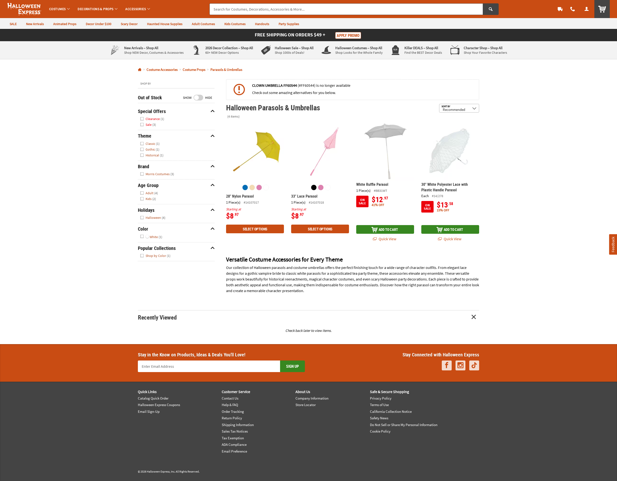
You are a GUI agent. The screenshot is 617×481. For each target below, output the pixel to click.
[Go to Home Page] (139, 69)
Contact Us (230, 398)
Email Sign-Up (149, 411)
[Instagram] (460, 365)
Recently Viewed (157, 317)
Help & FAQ (230, 404)
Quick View (387, 238)
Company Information (312, 398)
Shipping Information (238, 424)
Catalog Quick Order (153, 398)
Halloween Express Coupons (159, 404)
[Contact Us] (572, 9)
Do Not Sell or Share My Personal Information (403, 424)
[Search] (491, 9)
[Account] (586, 9)
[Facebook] (447, 365)
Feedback (612, 244)
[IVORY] (252, 187)
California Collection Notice (391, 411)
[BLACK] (314, 187)
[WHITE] (266, 187)
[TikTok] (474, 365)
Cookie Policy (380, 431)
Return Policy (232, 418)
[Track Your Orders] (560, 9)
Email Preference (234, 451)
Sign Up (292, 366)
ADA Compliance (234, 444)
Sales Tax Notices (235, 431)
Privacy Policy (380, 398)
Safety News (379, 418)
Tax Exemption (233, 438)
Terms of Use (379, 404)
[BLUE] (245, 187)
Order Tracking (233, 411)
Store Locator (305, 404)
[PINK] (259, 187)
